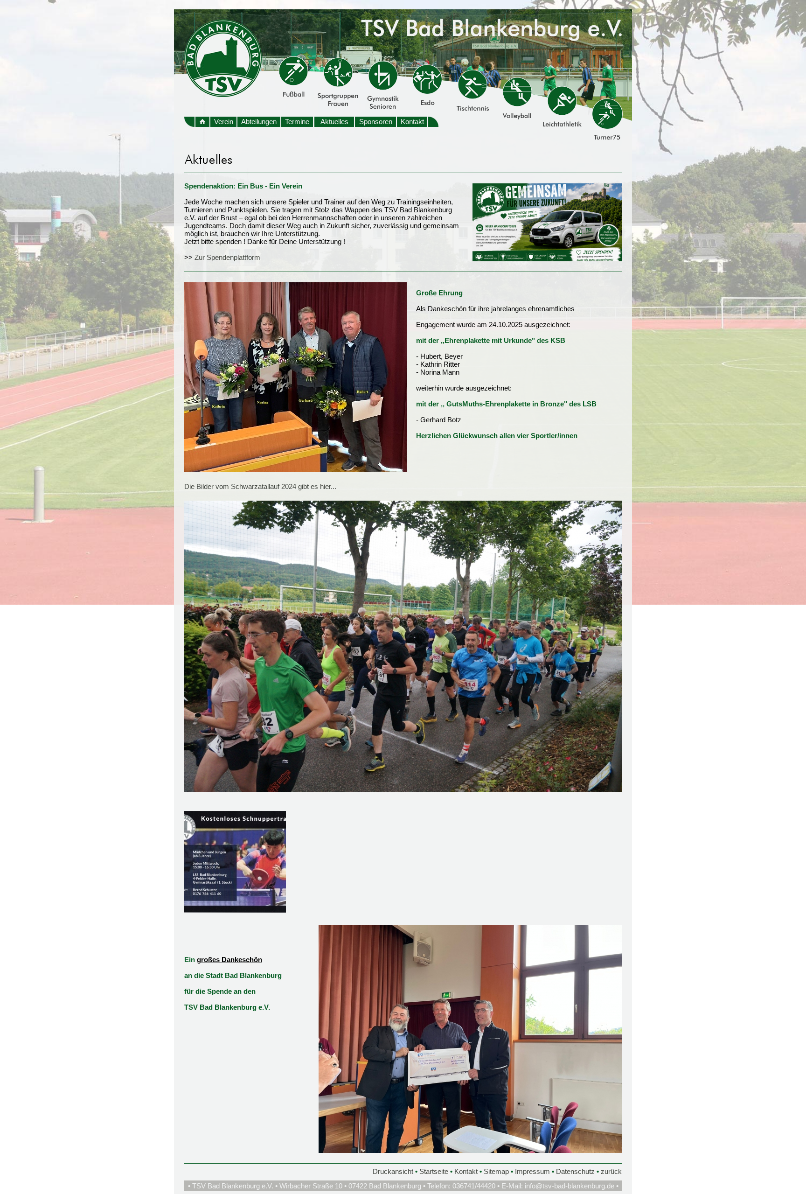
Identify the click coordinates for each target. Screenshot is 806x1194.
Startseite (433, 1171)
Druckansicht (393, 1171)
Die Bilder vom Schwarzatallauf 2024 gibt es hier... (260, 486)
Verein (223, 122)
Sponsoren (375, 122)
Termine (297, 122)
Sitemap (496, 1171)
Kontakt (412, 122)
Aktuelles (334, 122)
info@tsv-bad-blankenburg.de (569, 1186)
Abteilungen (259, 122)
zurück (611, 1171)
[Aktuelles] (547, 259)
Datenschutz (575, 1171)
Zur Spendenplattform (227, 257)
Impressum (532, 1171)
